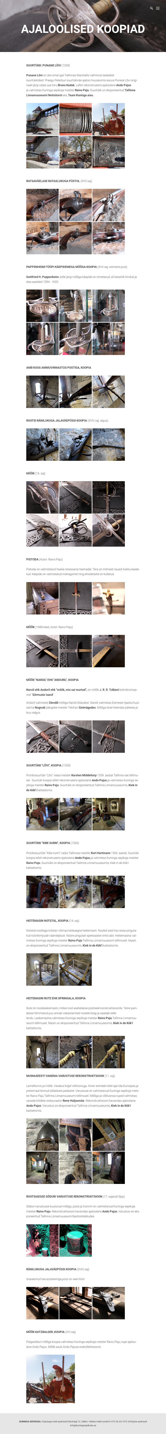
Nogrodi (40, 707)
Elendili (53, 702)
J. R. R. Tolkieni (109, 689)
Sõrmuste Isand (42, 694)
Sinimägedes (87, 707)
